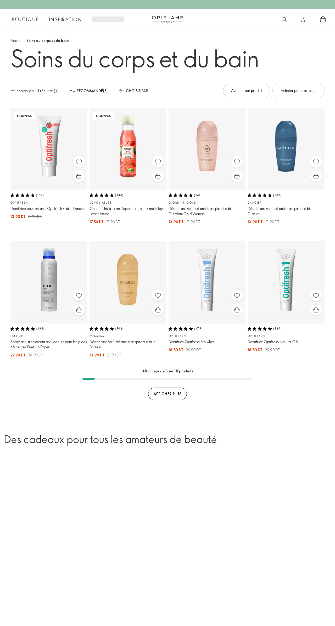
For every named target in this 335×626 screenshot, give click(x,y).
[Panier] (322, 19)
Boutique (25, 19)
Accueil (16, 40)
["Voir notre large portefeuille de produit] (284, 19)
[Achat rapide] (79, 176)
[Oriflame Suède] (167, 19)
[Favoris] (79, 162)
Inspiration (65, 19)
